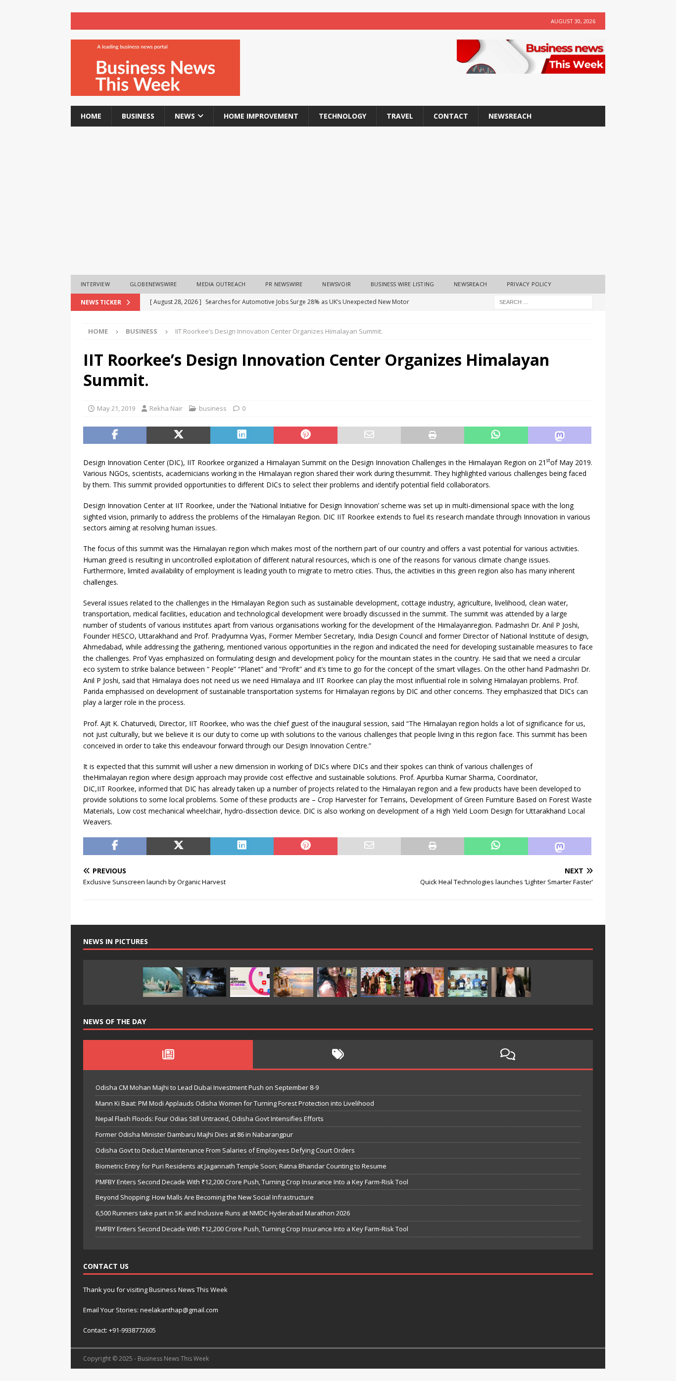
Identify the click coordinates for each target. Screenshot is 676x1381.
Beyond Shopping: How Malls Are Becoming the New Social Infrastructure (205, 1197)
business (138, 116)
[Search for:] (543, 301)
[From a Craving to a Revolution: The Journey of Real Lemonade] (511, 982)
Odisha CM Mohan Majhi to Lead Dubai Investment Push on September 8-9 (207, 1087)
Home (91, 116)
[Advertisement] (338, 200)
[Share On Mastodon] (559, 435)
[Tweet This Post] (178, 435)
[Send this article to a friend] (369, 435)
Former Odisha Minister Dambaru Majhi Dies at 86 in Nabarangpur (194, 1134)
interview (95, 284)
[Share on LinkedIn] (242, 435)
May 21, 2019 (116, 408)
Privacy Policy (529, 284)
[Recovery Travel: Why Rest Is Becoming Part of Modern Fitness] (163, 982)
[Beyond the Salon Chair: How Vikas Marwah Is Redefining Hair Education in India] (424, 982)
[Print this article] (432, 435)
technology (342, 116)
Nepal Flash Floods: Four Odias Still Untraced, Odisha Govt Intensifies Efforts (210, 1118)
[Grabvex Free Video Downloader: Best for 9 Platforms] (250, 982)
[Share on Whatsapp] (496, 435)
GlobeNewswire (153, 284)
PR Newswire (283, 284)
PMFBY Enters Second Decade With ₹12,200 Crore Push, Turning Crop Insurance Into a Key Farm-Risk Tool (252, 1181)
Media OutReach (220, 284)
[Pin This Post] (305, 435)
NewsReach (509, 116)
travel (399, 116)
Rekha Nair (166, 408)
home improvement (261, 116)
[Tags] (338, 1054)
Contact (451, 116)
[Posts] (168, 1054)
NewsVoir (336, 284)
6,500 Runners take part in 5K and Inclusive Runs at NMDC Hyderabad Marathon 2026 (223, 1212)
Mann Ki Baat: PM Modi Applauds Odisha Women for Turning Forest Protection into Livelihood (235, 1103)
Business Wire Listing (402, 284)
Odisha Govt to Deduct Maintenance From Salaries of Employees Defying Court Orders (225, 1150)
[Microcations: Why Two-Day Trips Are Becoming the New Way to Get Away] (293, 982)
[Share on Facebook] (114, 435)
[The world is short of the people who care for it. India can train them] (467, 982)
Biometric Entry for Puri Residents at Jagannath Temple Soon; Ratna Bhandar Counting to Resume (241, 1166)
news (185, 116)
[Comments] (508, 1054)
